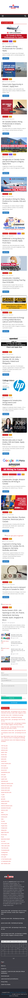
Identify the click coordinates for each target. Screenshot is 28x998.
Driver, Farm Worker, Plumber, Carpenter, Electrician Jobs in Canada (14, 519)
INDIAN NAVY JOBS (5, 790)
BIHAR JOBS (3, 761)
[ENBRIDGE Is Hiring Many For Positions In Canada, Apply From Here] (14, 223)
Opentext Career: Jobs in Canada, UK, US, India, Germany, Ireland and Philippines (11, 360)
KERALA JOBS (4, 803)
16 (25, 948)
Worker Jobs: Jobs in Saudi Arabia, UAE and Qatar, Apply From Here (13, 442)
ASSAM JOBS (4, 756)
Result (2, 837)
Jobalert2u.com (12, 881)
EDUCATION (4, 770)
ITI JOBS (3, 796)
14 (17, 948)
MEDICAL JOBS (4, 810)
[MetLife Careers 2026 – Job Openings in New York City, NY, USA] (5, 651)
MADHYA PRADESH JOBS (6, 805)
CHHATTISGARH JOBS (6, 763)
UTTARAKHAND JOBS (6, 861)
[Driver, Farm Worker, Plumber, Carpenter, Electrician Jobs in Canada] (14, 502)
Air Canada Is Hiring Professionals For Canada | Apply (12, 48)
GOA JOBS (3, 774)
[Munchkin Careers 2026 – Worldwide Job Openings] (5, 636)
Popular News (4, 825)
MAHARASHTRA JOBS (6, 808)
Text (2, 683)
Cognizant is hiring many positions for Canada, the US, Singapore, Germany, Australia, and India (13, 547)
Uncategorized (4, 854)
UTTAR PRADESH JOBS (6, 859)
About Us (3, 965)
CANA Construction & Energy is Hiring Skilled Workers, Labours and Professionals (13, 319)
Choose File (11, 698)
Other (2, 819)
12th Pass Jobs (4, 748)
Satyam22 (13, 622)
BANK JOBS (3, 759)
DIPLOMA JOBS (4, 768)
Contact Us (3, 968)
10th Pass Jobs (4, 745)
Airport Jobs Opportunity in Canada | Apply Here (12, 85)
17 (3, 950)
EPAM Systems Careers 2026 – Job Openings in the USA (13, 730)
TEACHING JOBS (4, 848)
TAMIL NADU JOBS (5, 845)
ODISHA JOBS (4, 817)
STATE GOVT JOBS (5, 843)
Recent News (4, 834)
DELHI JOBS (3, 765)
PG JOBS (3, 821)
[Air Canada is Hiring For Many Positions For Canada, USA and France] (14, 184)
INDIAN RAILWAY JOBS (6, 792)
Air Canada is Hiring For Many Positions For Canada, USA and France (14, 201)
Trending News (4, 852)
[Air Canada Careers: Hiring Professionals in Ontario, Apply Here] (14, 107)
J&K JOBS (3, 799)
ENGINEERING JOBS (12, 233)
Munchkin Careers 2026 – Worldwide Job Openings (17, 635)
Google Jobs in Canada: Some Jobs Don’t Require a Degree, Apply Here (13, 161)
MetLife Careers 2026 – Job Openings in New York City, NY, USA (18, 650)
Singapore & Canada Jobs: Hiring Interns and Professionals (12, 402)
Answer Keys (4, 754)
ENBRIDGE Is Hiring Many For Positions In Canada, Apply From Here (13, 240)
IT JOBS (10, 41)
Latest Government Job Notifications (9, 978)
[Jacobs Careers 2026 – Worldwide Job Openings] (5, 643)
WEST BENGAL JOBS (5, 863)
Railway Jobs (4, 830)
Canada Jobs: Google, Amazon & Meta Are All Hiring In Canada (13, 481)
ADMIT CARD (4, 752)
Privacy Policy (4, 981)
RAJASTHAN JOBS (5, 832)
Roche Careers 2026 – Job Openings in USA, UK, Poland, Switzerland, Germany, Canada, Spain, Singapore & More (13, 615)
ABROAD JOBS (5, 41)
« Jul (13, 958)
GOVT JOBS (3, 776)
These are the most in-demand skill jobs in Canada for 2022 (13, 588)
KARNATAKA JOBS (5, 801)
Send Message (14, 702)
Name (2, 672)
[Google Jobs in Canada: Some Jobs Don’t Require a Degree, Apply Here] (14, 144)
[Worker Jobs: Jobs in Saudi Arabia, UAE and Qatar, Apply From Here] (14, 425)
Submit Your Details (5, 984)
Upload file (3, 695)
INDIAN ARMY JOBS (5, 788)
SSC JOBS (3, 841)
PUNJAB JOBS (4, 828)
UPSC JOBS (3, 857)
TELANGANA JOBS (5, 850)
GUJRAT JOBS (4, 779)
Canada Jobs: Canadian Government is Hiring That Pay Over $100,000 (13, 280)
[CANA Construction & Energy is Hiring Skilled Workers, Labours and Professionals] (14, 303)
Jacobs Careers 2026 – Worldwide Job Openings (16, 642)
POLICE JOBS (4, 823)
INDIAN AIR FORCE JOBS (6, 785)
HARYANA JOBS (4, 781)
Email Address (4, 678)
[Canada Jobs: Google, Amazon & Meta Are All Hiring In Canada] (14, 464)
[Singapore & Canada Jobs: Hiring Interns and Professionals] (14, 385)
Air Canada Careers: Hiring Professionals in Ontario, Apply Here (12, 123)
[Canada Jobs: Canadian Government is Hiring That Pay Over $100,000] (14, 263)
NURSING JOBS (4, 814)
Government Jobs (5, 976)
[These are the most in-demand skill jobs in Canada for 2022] (14, 572)
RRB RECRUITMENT (5, 839)
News (15, 41)
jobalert (12, 43)
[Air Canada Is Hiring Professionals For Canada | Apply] (14, 32)
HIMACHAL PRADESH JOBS (7, 783)
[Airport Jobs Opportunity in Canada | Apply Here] (14, 69)
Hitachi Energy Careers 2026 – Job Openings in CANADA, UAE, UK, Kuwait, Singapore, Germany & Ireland (18, 660)
